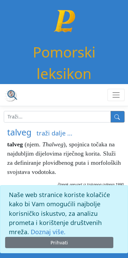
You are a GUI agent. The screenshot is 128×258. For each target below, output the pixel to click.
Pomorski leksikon (64, 62)
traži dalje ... (54, 133)
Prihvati (59, 242)
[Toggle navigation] (116, 95)
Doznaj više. (48, 232)
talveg (19, 132)
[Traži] (118, 117)
